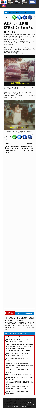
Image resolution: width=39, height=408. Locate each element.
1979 (27, 327)
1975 (6, 329)
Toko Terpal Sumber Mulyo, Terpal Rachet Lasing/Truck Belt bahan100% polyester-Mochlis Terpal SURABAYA (20, 346)
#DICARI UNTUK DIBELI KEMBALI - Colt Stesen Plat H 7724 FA (18, 27)
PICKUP (31, 323)
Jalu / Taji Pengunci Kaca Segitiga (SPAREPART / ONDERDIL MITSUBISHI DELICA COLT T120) (19, 365)
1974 (20, 327)
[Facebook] (30, 17)
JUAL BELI (19, 313)
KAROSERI (9, 325)
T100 (13, 327)
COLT (31, 318)
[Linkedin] (24, 17)
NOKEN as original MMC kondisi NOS (18, 375)
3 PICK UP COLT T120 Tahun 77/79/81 (19, 351)
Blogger (29, 406)
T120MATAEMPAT (14, 320)
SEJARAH (8, 327)
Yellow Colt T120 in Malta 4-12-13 (17, 337)
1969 (30, 327)
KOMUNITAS (30, 325)
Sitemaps (14, 404)
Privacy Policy (22, 404)
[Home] (6, 12)
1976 (9, 329)
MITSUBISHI (11, 318)
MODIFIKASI (9, 313)
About (34, 403)
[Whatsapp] (14, 17)
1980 (16, 327)
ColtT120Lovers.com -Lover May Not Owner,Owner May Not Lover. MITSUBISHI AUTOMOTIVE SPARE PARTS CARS (18, 401)
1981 (23, 327)
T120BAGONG (10, 323)
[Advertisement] (19, 231)
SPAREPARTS (29, 313)
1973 (33, 327)
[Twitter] (19, 17)
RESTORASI (20, 325)
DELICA (23, 318)
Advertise (8, 404)
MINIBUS (22, 323)
